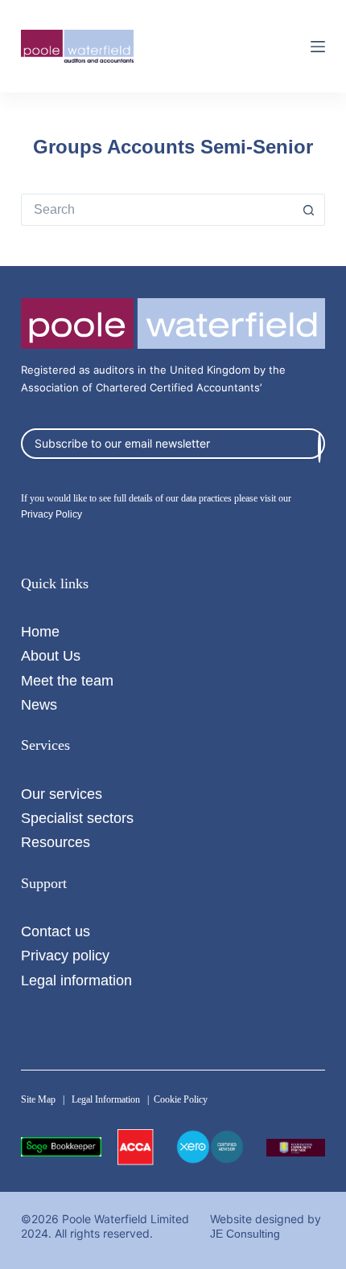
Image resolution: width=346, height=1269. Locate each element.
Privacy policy (65, 955)
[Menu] (318, 46)
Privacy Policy (51, 514)
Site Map (38, 1099)
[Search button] (309, 210)
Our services (61, 793)
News (39, 704)
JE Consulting (245, 1233)
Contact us (55, 931)
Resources (55, 841)
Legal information (76, 980)
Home (40, 631)
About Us (50, 655)
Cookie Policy (181, 1099)
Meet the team (67, 680)
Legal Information (106, 1099)
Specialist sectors (77, 817)
